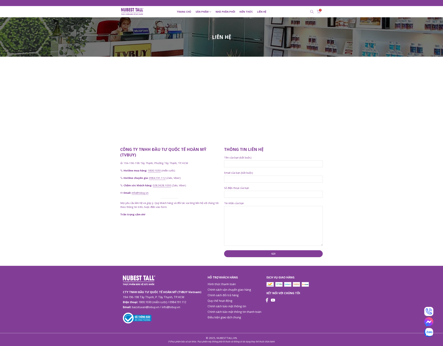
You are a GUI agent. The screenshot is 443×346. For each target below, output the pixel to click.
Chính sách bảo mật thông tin (227, 306)
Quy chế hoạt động (220, 301)
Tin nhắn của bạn (234, 203)
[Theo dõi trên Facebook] (267, 299)
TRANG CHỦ (184, 11)
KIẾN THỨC (246, 11)
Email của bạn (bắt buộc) (238, 172)
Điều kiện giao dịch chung (224, 317)
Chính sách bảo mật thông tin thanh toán (234, 312)
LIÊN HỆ (261, 11)
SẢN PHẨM (202, 11)
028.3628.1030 (162, 185)
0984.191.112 (157, 178)
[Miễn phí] (429, 311)
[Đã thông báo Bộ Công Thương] (137, 317)
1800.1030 (154, 170)
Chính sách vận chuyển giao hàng (229, 290)
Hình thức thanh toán (222, 284)
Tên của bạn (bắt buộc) (237, 157)
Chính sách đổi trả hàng (223, 295)
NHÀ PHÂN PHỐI (225, 11)
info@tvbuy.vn (140, 192)
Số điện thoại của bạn (236, 188)
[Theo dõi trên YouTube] (273, 299)
